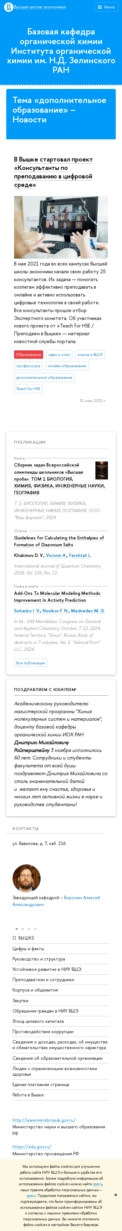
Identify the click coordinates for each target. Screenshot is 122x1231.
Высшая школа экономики (40, 7)
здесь (97, 1184)
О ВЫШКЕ (24, 938)
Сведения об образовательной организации (58, 1058)
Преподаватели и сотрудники (43, 979)
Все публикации (30, 663)
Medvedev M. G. (88, 611)
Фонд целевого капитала (38, 1021)
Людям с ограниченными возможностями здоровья (55, 1071)
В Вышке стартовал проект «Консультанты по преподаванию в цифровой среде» (53, 172)
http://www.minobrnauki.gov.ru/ (44, 1120)
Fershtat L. (80, 555)
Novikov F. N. (56, 611)
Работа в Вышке (28, 1095)
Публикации (30, 442)
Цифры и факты (28, 948)
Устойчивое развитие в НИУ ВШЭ (47, 969)
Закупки (20, 1000)
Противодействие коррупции (43, 1031)
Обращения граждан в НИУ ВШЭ (46, 1011)
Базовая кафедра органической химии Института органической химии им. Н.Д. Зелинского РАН (61, 50)
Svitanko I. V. (27, 611)
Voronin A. (56, 555)
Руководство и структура (39, 959)
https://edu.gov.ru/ (32, 1147)
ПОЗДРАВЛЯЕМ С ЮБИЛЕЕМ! (45, 689)
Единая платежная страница (41, 1084)
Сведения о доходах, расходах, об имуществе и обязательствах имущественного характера (60, 1044)
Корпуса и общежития (35, 990)
